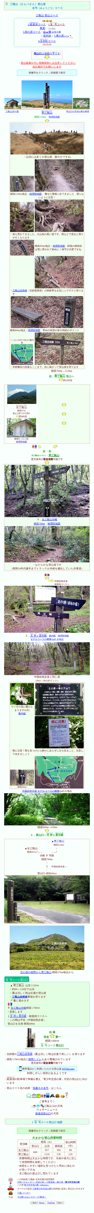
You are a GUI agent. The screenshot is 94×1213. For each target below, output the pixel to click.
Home (41, 1202)
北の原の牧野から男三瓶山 (36, 972)
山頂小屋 (56, 32)
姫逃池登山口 (43, 1113)
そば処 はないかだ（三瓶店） (32, 1197)
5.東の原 (61, 35)
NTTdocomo (68, 1068)
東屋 (42, 28)
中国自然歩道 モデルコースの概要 (40, 791)
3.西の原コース (32, 31)
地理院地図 (54, 117)
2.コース (37, 24)
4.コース (47, 41)
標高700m (39, 523)
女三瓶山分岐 (49, 519)
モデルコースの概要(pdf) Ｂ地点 (47, 639)
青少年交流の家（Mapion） (37, 1185)
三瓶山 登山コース (47, 15)
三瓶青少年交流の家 (41, 1189)
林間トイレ (35, 1059)
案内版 (22, 713)
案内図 (52, 636)
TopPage (51, 1202)
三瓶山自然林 (19, 290)
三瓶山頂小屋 (12, 111)
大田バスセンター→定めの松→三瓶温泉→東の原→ (48, 1182)
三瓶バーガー (23, 1193)
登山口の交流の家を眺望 (77, 111)
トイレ (52, 28)
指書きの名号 (40, 1088)
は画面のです (47, 53)
